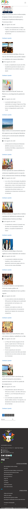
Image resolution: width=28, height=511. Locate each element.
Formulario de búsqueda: (9, 502)
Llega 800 (6, 480)
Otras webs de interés (8, 486)
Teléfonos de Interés (8, 484)
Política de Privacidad (8, 493)
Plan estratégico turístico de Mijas (10, 466)
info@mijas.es (5, 450)
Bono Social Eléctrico (8, 474)
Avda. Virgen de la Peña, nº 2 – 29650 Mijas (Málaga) (12, 447)
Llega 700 (6, 478)
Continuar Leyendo (6, 38)
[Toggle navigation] (25, 3)
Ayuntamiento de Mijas (9, 507)
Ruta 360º (6, 468)
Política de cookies (7, 495)
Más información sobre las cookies (11, 497)
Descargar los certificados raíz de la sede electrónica (14, 499)
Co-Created (6, 482)
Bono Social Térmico (8, 476)
